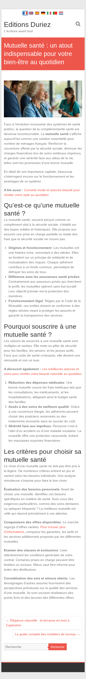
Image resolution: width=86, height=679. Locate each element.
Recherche (57, 647)
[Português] (55, 13)
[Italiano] (49, 13)
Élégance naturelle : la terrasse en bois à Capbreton (37, 623)
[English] (31, 13)
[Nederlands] (61, 13)
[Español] (37, 13)
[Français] (25, 13)
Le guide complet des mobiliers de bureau (47, 634)
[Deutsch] (43, 13)
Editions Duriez (27, 24)
